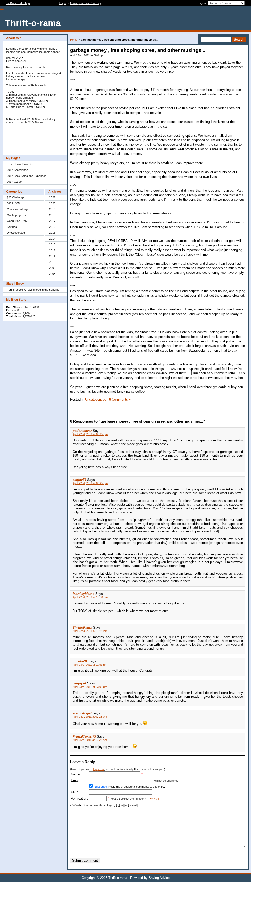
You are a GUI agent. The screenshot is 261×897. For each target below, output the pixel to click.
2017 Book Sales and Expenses (26, 175)
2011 (52, 256)
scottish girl (82, 713)
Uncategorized (16, 232)
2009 (52, 267)
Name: (76, 774)
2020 (52, 203)
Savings (12, 226)
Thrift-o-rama (118, 878)
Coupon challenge (18, 209)
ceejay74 (79, 480)
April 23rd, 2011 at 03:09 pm (90, 686)
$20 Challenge (15, 197)
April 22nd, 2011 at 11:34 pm (90, 630)
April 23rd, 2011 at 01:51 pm (90, 664)
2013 (52, 244)
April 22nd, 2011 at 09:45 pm (90, 483)
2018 (52, 215)
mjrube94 (80, 661)
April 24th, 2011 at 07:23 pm (90, 716)
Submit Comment (85, 860)
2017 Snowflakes (17, 169)
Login (62, 3)
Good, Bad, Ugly (17, 220)
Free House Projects (20, 164)
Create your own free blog (85, 3)
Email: (75, 780)
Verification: (79, 798)
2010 (52, 262)
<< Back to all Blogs (18, 3)
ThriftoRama (82, 627)
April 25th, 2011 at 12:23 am (90, 739)
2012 (52, 250)
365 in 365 (13, 203)
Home (73, 39)
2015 (52, 232)
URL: (74, 792)
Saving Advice (159, 878)
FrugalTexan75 (84, 736)
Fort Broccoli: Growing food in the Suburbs (33, 289)
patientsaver (82, 431)
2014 (52, 238)
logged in (98, 769)
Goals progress (16, 215)
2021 (52, 197)
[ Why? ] (154, 798)
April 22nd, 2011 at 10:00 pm (90, 597)
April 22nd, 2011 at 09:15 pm (90, 434)
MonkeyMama (83, 594)
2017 (52, 220)
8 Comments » (120, 399)
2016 (52, 226)
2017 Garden (15, 181)
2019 (52, 209)
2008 (52, 273)
